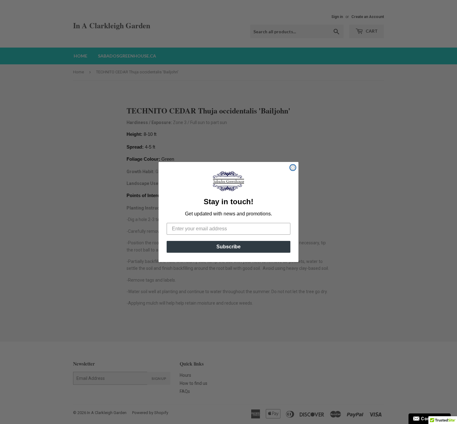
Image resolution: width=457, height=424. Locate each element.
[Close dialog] (293, 167)
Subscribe (228, 246)
